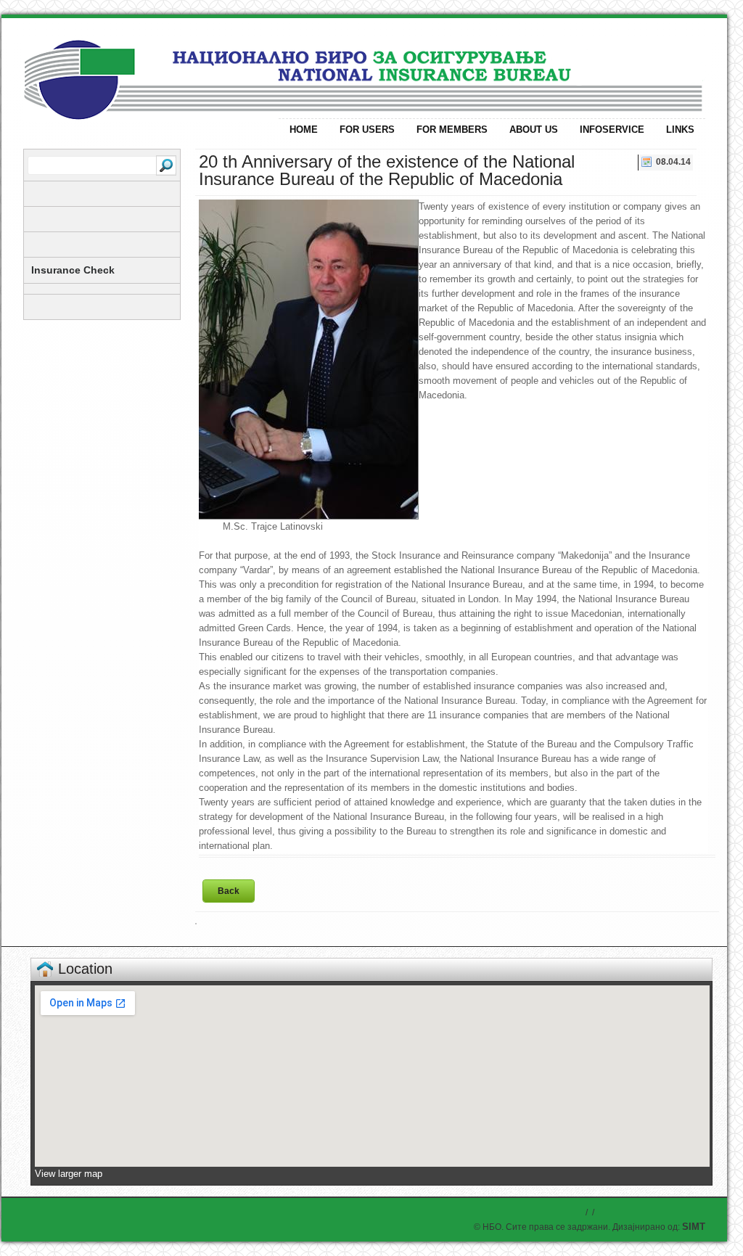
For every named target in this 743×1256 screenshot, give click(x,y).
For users (367, 129)
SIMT (693, 1226)
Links (680, 129)
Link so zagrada (146, 67)
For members (452, 129)
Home (304, 129)
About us (533, 129)
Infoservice (612, 129)
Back (228, 891)
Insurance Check (73, 270)
